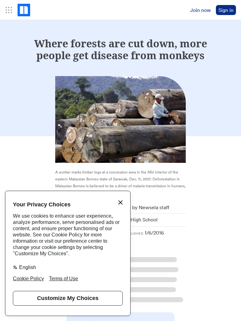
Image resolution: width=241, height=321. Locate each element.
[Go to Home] (24, 10)
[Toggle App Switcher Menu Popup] (9, 10)
